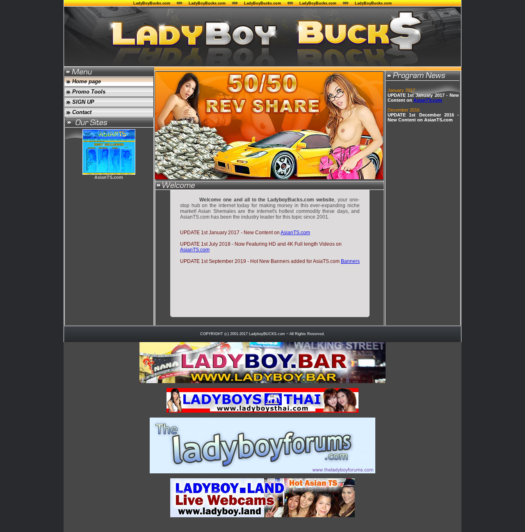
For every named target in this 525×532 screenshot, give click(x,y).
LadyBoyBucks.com (151, 3)
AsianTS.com (295, 232)
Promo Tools (88, 92)
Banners (350, 261)
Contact (81, 112)
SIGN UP (83, 102)
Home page (86, 81)
